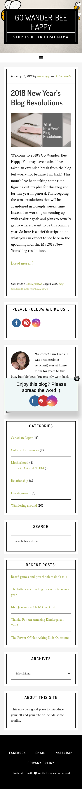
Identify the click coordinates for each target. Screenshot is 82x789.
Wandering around (24, 505)
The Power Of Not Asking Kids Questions (40, 638)
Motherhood (19, 462)
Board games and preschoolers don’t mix (39, 577)
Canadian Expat (22, 438)
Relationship (19, 481)
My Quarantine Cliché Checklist (33, 607)
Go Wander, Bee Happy (41, 22)
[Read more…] (22, 263)
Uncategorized (33, 284)
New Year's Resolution (36, 289)
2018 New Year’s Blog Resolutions (37, 97)
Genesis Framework (58, 773)
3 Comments (63, 76)
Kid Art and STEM (30, 468)
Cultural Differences (25, 450)
